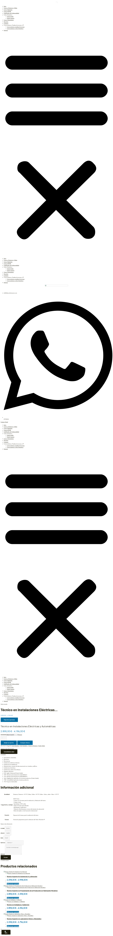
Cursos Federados (8, 10)
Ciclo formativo (15, 746)
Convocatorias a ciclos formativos (15, 28)
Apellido (3, 833)
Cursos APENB (7, 11)
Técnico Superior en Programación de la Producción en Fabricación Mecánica (32, 891)
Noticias (6, 30)
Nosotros (6, 22)
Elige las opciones (9, 720)
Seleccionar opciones (13, 884)
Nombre (3, 828)
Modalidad (3, 734)
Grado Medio (10, 16)
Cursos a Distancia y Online (10, 8)
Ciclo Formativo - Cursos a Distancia (29, 746)
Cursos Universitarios (9, 20)
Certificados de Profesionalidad (11, 13)
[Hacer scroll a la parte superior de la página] (1, 929)
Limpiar (20, 735)
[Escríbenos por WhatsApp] (6, 932)
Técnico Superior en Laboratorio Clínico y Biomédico (24, 919)
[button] (56, 144)
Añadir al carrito (9, 743)
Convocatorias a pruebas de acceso (16, 27)
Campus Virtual (4, 422)
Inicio (5, 6)
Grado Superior (10, 18)
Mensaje (3, 854)
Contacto (6, 23)
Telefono (3, 842)
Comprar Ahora (25, 743)
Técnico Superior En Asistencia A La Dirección (22, 876)
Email (2, 838)
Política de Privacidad (14, 860)
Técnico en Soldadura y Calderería (18, 905)
